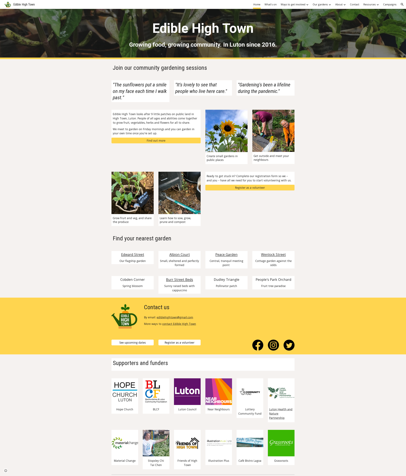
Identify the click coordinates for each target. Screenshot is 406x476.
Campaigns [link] (389, 4)
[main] (203, 28)
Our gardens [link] (320, 4)
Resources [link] (369, 4)
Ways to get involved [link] (293, 4)
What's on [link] (271, 4)
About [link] (339, 4)
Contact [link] (354, 4)
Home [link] (256, 4)
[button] (402, 4)
